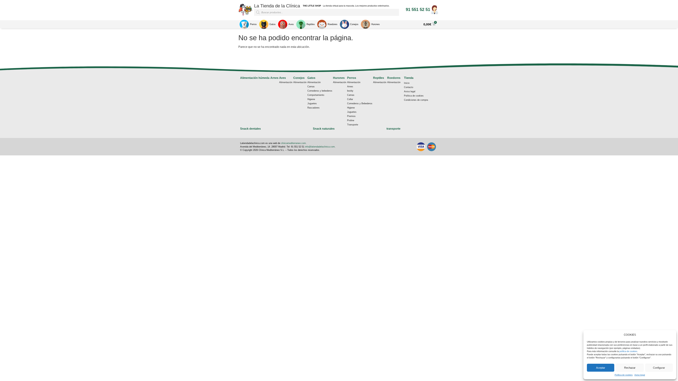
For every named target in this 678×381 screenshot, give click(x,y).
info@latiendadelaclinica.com (320, 146)
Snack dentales (250, 128)
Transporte (352, 124)
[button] (418, 9)
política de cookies (628, 351)
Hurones (339, 77)
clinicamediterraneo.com (293, 143)
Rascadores (313, 107)
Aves (282, 77)
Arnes (274, 77)
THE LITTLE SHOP (312, 6)
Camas (311, 86)
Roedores (393, 77)
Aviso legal (639, 375)
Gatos (311, 77)
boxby (350, 90)
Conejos (299, 77)
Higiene (311, 99)
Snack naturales (324, 128)
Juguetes (312, 103)
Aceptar (600, 367)
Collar (350, 99)
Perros (351, 77)
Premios (351, 116)
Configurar (659, 367)
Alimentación (285, 82)
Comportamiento (315, 95)
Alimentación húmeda (254, 77)
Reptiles (378, 77)
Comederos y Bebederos (359, 103)
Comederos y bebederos (319, 90)
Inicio (406, 83)
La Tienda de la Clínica (277, 5)
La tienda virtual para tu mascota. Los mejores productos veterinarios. (356, 6)
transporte (393, 128)
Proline (350, 120)
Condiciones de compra (416, 100)
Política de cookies (624, 375)
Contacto (408, 87)
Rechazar (629, 367)
